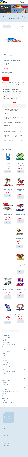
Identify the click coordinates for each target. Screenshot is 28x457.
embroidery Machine (19, 93)
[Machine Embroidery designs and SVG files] (3, 2)
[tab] (14, 102)
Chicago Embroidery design (20, 314)
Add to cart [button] (8, 171)
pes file (12, 98)
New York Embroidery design (20, 289)
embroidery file (20, 91)
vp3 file (15, 98)
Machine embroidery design (15, 96)
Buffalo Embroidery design (20, 214)
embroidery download (6, 91)
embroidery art (9, 84)
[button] (23, 31)
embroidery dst (14, 91)
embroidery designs (15, 89)
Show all (23, 26)
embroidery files (5, 93)
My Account (6, 431)
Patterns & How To (6, 98)
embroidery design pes (15, 87)
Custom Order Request (8, 433)
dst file (4, 84)
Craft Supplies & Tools (21, 82)
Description (14, 102)
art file (15, 82)
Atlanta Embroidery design (8, 189)
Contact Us (6, 435)
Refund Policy (6, 445)
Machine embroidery (6, 96)
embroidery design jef (6, 87)
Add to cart (6, 78)
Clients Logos (8, 82)
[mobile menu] (26, 2)
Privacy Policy (6, 443)
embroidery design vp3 (6, 89)
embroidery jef (12, 93)
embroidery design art (16, 84)
